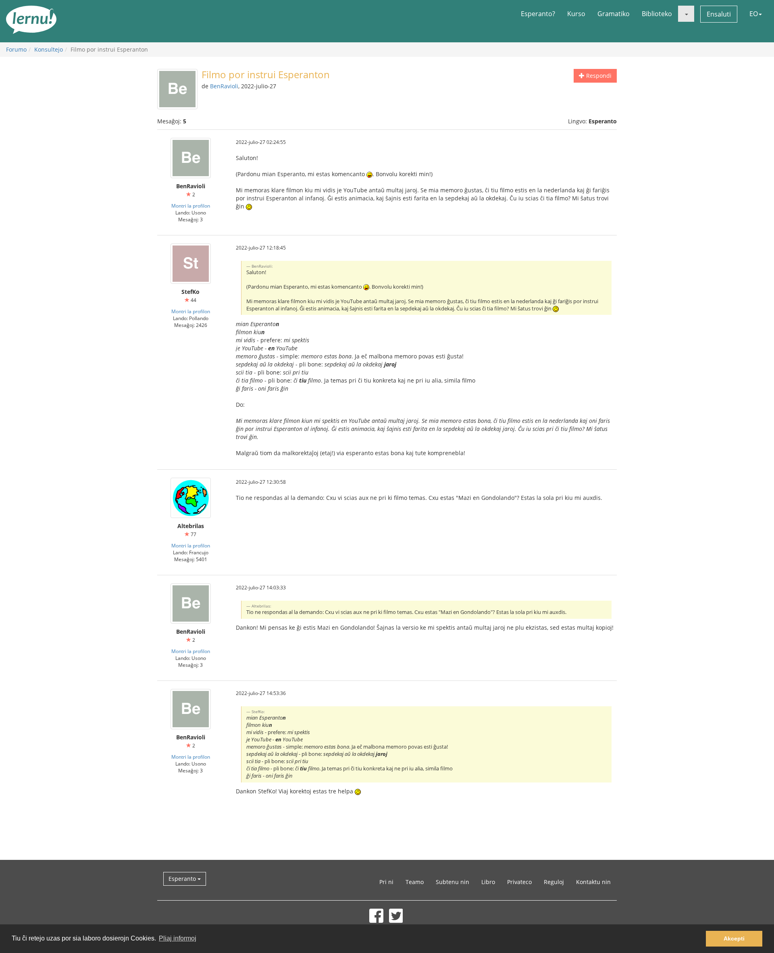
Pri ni (386, 882)
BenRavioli (224, 86)
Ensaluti (719, 14)
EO (753, 13)
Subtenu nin (452, 882)
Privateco (519, 882)
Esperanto (183, 878)
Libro (488, 882)
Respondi (598, 75)
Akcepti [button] (734, 938)
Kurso (576, 13)
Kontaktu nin (593, 882)
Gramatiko (613, 13)
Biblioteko (657, 13)
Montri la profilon (190, 205)
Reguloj (554, 882)
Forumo (16, 49)
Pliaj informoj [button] (177, 938)
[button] (686, 14)
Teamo (415, 882)
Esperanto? (538, 13)
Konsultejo (48, 49)
